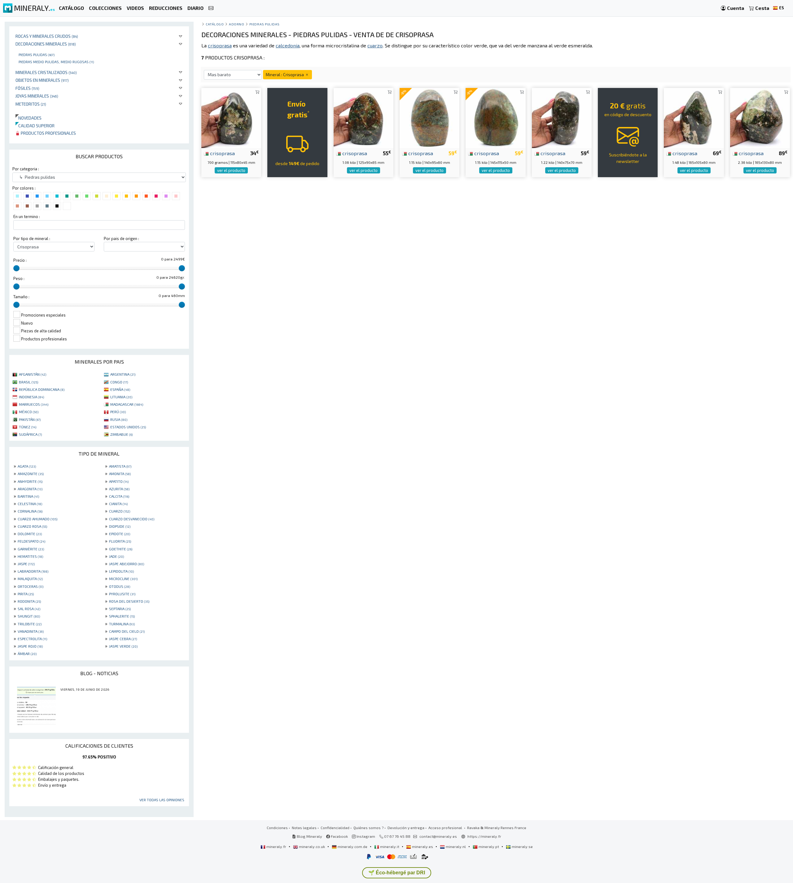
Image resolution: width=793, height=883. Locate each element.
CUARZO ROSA (32, 526)
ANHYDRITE (30, 481)
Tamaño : (21, 296)
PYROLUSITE (122, 594)
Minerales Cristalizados (46, 72)
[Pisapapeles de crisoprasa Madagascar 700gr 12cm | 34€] (231, 117)
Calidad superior (35, 125)
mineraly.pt (489, 846)
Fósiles (27, 88)
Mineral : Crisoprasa (285, 74)
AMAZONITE (31, 473)
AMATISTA (120, 466)
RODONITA (29, 601)
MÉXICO (28, 411)
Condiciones (277, 827)
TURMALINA (122, 624)
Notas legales (304, 827)
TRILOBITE (30, 624)
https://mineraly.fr (484, 836)
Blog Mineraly (309, 836)
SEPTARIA (120, 608)
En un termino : (26, 216)
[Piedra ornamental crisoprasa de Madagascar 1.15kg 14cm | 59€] (429, 117)
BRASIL (28, 382)
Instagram (365, 836)
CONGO (119, 382)
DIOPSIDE (119, 526)
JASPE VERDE (123, 646)
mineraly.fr (276, 846)
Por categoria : (25, 168)
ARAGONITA (30, 489)
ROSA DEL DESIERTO (129, 601)
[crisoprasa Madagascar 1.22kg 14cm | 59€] (562, 117)
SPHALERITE (122, 616)
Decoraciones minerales (45, 43)
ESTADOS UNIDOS (128, 427)
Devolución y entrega (406, 827)
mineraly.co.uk (312, 846)
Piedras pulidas (37, 54)
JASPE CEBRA (123, 638)
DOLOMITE (30, 533)
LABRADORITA (33, 571)
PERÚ (118, 411)
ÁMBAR (27, 653)
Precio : (20, 260)
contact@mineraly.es (438, 836)
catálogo (215, 24)
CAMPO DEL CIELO (127, 631)
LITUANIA (121, 397)
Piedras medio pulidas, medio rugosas (56, 61)
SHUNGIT (29, 616)
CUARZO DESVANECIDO (131, 519)
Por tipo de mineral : (31, 238)
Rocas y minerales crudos (46, 36)
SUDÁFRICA (30, 434)
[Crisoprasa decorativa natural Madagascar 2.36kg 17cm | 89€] (760, 117)
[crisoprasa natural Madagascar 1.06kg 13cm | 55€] (363, 117)
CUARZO (119, 511)
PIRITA (26, 594)
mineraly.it (389, 846)
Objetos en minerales (42, 80)
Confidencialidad (335, 827)
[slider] (16, 268)
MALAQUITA (30, 578)
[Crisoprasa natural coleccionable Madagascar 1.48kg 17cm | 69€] (694, 117)
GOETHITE (120, 549)
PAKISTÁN (30, 419)
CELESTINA (30, 503)
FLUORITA (120, 541)
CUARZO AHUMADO (37, 519)
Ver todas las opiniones (161, 800)
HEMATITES (30, 556)
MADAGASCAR (126, 404)
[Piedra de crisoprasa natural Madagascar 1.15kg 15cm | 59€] (495, 117)
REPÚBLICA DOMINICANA (41, 389)
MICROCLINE (123, 578)
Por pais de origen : (121, 238)
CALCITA (119, 496)
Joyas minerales (36, 95)
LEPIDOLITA (121, 571)
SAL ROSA (29, 608)
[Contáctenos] (211, 8)
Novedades (28, 117)
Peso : (18, 278)
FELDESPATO (31, 541)
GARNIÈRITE (31, 549)
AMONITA (120, 473)
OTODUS (119, 586)
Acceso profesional (445, 827)
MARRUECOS (33, 404)
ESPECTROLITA (32, 638)
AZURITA (119, 489)
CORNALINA (30, 511)
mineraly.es (422, 846)
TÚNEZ (27, 427)
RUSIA (118, 419)
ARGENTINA (122, 374)
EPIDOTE (119, 533)
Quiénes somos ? (368, 827)
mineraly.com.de (352, 846)
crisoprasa (222, 153)
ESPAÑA (120, 389)
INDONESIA (31, 397)
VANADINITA (31, 631)
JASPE (26, 564)
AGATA (27, 466)
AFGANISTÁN (32, 374)
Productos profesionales (48, 133)
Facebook (339, 836)
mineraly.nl (456, 846)
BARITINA (28, 496)
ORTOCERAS (30, 586)
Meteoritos (30, 104)
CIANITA (118, 503)
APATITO (119, 481)
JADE (116, 556)
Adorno (236, 24)
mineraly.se (522, 846)
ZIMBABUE (121, 434)
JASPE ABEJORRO (126, 564)
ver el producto (231, 170)
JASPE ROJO (30, 646)
